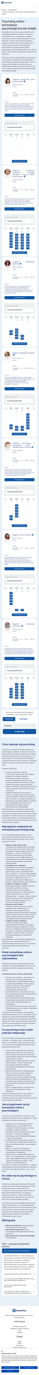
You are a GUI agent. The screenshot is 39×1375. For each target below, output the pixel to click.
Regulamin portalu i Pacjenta (19, 1328)
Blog (19, 1341)
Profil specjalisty (20, 115)
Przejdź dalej (19, 732)
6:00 (11, 233)
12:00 (11, 425)
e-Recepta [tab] (23, 719)
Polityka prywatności (19, 1326)
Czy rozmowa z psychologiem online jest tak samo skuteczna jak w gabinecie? (18, 1279)
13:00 (11, 428)
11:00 (11, 247)
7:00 (11, 236)
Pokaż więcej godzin (19, 161)
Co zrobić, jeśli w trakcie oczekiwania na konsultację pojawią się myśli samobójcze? (17, 1292)
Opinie (19, 1343)
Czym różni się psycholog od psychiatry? (17, 1251)
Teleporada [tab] (9, 719)
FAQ (19, 1330)
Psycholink (19, 1345)
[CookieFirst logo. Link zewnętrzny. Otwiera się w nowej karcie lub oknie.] (2, 1351)
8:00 (11, 238)
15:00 (17, 610)
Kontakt (19, 1332)
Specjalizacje (12, 10)
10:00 (11, 244)
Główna (3, 10)
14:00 (11, 604)
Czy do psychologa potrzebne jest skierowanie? (15, 1286)
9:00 (11, 241)
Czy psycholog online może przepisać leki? (17, 1274)
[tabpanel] (19, 728)
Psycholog (5, 809)
